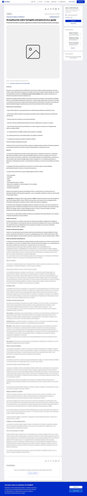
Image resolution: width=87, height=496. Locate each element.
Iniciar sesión (76, 490)
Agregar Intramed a (53, 16)
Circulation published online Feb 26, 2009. (20, 83)
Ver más (72, 47)
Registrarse (75, 487)
